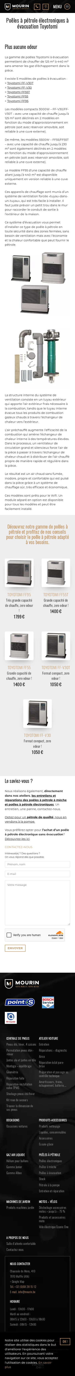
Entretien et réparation (51, 1191)
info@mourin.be (27, 1292)
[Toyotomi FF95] (19, 573)
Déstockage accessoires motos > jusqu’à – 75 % (52, 1209)
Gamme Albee (14, 1173)
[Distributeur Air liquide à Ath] (11, 1018)
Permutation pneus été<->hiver (20, 1052)
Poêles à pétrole (49, 1154)
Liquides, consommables (52, 1132)
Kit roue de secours (17, 1100)
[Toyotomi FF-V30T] (56, 646)
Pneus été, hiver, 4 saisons (21, 1044)
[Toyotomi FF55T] (56, 573)
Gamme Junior (14, 1167)
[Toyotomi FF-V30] (37, 713)
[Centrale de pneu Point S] (20, 1003)
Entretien (44, 1044)
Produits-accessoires (53, 1120)
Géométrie (12, 1072)
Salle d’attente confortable (21, 1243)
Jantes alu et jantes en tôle (21, 1060)
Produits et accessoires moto (52, 1219)
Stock (42, 1179)
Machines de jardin (18, 1201)
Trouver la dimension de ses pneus (19, 1107)
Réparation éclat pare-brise (51, 1064)
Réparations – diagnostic (53, 1050)
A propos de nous (17, 1237)
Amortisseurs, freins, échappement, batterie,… (52, 1083)
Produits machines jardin (20, 1207)
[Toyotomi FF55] (19, 646)
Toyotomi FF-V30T (20, 83)
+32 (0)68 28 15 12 (25, 1287)
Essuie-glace (46, 1144)
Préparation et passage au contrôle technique (53, 1073)
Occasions (12, 1120)
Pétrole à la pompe (49, 1185)
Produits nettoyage (49, 1126)
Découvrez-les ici (17, 839)
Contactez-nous (15, 1249)
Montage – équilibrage (18, 1066)
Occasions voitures (17, 1126)
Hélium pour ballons (17, 1161)
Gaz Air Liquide (15, 1154)
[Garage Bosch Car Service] (48, 1003)
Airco (42, 1056)
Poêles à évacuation (50, 1173)
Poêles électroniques (50, 1161)
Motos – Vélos (48, 1201)
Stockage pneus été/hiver (20, 1093)
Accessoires (46, 1138)
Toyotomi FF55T (18, 92)
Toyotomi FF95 (17, 101)
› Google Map (17, 1281)
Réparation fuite (15, 1078)
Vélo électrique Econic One (53, 1227)
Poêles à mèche (47, 1167)
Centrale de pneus (17, 1038)
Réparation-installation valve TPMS (19, 1085)
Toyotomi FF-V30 (19, 87)
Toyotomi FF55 (17, 96)
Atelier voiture (48, 1038)
